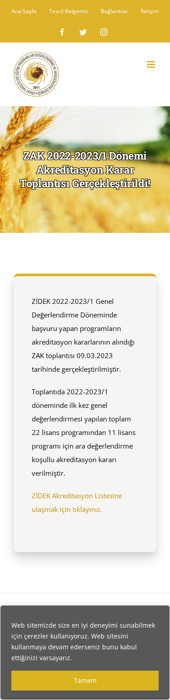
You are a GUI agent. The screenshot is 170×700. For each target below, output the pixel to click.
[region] (85, 652)
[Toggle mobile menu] (151, 64)
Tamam (85, 680)
